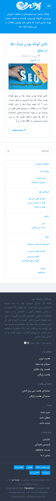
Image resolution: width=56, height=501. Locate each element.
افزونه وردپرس (33, 256)
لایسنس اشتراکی (42, 445)
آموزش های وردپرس (36, 251)
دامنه (46, 216)
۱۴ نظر (33, 61)
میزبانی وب (43, 192)
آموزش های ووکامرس (30, 261)
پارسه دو (44, 171)
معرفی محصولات (38, 182)
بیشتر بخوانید (17, 130)
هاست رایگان (39, 207)
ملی (43, 223)
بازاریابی (46, 439)
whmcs (41, 272)
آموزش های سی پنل (36, 199)
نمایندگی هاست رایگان (39, 396)
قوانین (29, 467)
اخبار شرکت (40, 178)
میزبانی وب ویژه (43, 364)
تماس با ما (45, 455)
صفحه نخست (42, 164)
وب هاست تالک (42, 467)
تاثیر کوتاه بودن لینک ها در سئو (28, 47)
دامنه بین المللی (38, 227)
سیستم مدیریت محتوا (38, 244)
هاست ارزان (44, 359)
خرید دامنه (45, 412)
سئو (47, 237)
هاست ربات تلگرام (42, 369)
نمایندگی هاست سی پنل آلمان (36, 391)
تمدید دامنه (45, 423)
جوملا (43, 268)
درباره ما (46, 473)
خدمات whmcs (43, 450)
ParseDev (29, 488)
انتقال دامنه (45, 418)
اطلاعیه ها (19, 467)
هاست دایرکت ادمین (36, 203)
